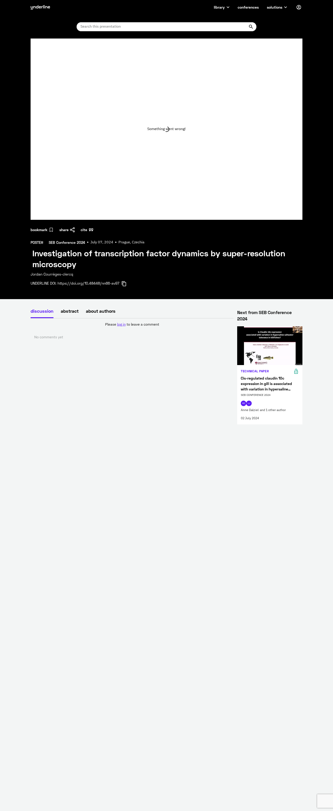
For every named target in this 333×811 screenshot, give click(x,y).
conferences (248, 7)
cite (84, 230)
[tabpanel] (132, 331)
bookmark (39, 230)
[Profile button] (298, 7)
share (64, 230)
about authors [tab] (101, 311)
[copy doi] (126, 283)
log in (121, 325)
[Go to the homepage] (40, 7)
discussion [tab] (42, 311)
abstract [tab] (70, 311)
